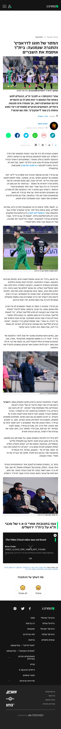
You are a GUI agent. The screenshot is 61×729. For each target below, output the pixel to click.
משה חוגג (48, 569)
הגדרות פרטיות (49, 704)
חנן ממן (19, 567)
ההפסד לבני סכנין (36, 213)
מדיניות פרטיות (27, 681)
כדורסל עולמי (48, 634)
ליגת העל (39, 37)
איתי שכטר (42, 567)
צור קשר (51, 696)
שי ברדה (28, 569)
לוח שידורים (29, 634)
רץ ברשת (30, 623)
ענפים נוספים (48, 640)
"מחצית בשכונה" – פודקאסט (21, 651)
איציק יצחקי (42, 124)
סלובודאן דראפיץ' (38, 569)
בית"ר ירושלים (43, 116)
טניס (32, 664)
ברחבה (31, 640)
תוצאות (31, 629)
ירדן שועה (12, 567)
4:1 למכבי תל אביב (29, 165)
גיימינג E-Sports (27, 670)
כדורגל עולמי (48, 623)
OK (30, 558)
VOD (32, 618)
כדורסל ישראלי (47, 629)
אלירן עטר (34, 567)
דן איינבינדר (26, 567)
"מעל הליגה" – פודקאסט (23, 645)
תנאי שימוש (29, 675)
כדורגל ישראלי (52, 37)
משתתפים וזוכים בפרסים (26, 657)
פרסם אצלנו (50, 692)
